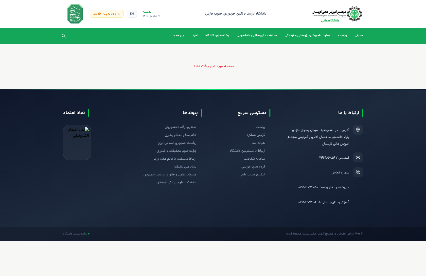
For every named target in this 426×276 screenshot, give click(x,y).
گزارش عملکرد (256, 135)
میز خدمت (177, 35)
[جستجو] (63, 35)
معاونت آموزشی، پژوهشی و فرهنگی (307, 35)
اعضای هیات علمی (252, 174)
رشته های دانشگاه (217, 35)
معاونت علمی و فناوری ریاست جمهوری (169, 174)
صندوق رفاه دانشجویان (180, 127)
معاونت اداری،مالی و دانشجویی (257, 35)
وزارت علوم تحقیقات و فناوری (176, 151)
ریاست (342, 35)
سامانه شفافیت (254, 158)
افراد (194, 35)
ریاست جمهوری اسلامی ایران (177, 143)
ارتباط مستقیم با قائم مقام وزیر (175, 158)
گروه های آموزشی (253, 166)
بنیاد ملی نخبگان (185, 166)
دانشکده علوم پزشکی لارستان (176, 182)
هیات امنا (258, 143)
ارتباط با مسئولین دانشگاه (247, 151)
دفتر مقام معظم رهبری (180, 135)
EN (132, 14)
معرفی (359, 35)
